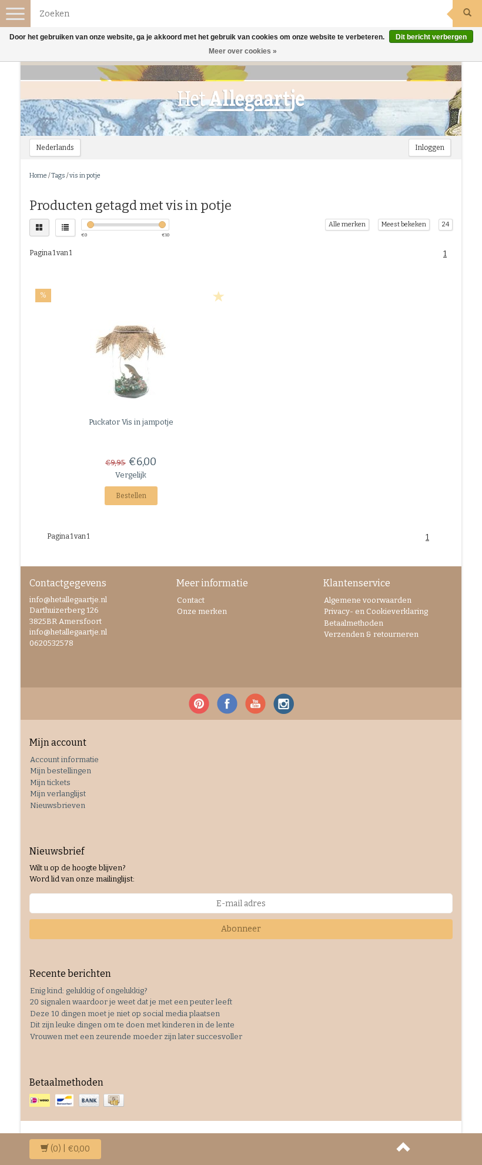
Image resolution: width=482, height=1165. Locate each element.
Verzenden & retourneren (371, 634)
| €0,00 (70, 1149)
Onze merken (202, 611)
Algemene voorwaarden (367, 600)
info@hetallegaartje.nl (68, 631)
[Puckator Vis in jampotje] (130, 361)
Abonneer (241, 929)
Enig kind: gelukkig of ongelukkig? (89, 990)
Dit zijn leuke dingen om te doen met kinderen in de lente (132, 1024)
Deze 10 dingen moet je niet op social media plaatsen (125, 1013)
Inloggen (429, 147)
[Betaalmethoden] (77, 1100)
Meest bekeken (403, 224)
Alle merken (347, 224)
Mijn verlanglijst (58, 793)
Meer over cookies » (243, 51)
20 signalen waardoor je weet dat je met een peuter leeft (131, 1001)
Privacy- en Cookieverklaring (376, 611)
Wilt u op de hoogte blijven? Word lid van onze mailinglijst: (82, 873)
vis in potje (85, 175)
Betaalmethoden (353, 623)
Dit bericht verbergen (431, 37)
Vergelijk (130, 474)
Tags (58, 175)
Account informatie (64, 759)
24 (445, 224)
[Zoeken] (467, 13)
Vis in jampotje (131, 422)
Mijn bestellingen (60, 770)
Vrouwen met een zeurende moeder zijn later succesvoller (136, 1036)
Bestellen (131, 496)
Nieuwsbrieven (57, 805)
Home (38, 175)
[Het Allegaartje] (241, 100)
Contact (191, 600)
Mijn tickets (50, 782)
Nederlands (55, 147)
